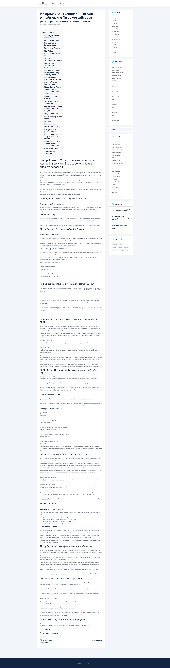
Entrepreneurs (115, 102)
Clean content (115, 96)
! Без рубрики (115, 80)
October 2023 (115, 36)
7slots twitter (115, 86)
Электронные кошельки (49, 152)
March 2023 (114, 47)
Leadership (114, 112)
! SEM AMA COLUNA (116, 67)
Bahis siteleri (115, 91)
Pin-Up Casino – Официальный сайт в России (52, 53)
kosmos (114, 110)
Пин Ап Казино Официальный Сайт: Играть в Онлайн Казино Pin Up (52, 81)
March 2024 (114, 23)
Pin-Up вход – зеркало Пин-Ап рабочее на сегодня (53, 108)
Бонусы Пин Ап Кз (51, 114)
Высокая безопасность (49, 123)
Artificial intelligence (117, 88)
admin (58, 24)
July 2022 (114, 52)
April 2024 (114, 21)
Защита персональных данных (53, 59)
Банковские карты (51, 148)
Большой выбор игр (52, 48)
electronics (115, 244)
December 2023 (115, 31)
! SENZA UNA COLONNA (117, 72)
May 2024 (114, 18)
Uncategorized (43, 24)
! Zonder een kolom (116, 78)
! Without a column (116, 75)
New (113, 115)
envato (121, 244)
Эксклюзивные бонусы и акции (50, 44)
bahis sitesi (114, 94)
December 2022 (115, 50)
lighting (126, 247)
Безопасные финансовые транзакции (49, 65)
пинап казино (52, 181)
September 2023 (116, 39)
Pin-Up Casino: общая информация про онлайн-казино (53, 129)
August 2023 (115, 42)
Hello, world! (115, 107)
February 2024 (115, 26)
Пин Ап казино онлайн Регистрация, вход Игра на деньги (52, 73)
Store (126, 250)
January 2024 (115, 28)
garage (120, 247)
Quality (121, 250)
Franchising (114, 104)
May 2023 (114, 44)
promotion (115, 250)
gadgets (114, 247)
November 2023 (115, 34)
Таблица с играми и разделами (51, 102)
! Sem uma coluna (116, 70)
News (113, 118)
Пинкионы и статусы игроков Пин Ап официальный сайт (52, 143)
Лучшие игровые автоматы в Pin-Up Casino (51, 136)
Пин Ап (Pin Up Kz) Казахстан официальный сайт (51, 38)
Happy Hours (85, 663)
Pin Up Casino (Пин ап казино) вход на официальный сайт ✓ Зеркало (52, 90)
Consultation (115, 99)
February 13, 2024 (52, 24)
